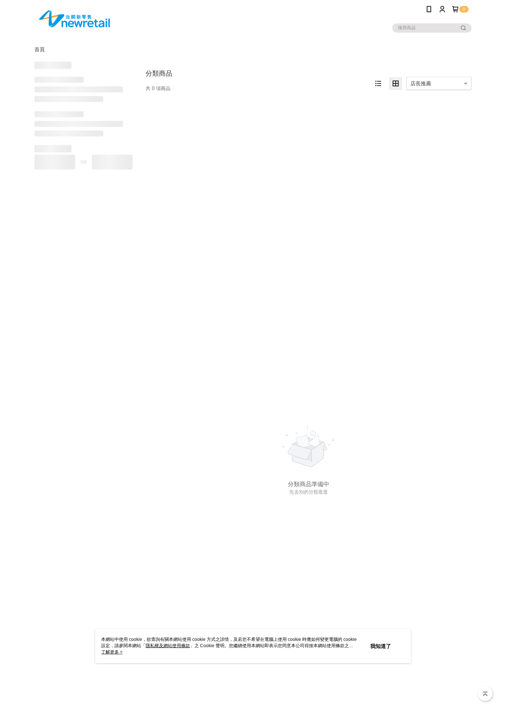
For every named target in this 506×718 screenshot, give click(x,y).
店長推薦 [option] (420, 83)
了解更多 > (112, 652)
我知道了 (380, 646)
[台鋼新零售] (75, 19)
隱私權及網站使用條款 (168, 645)
